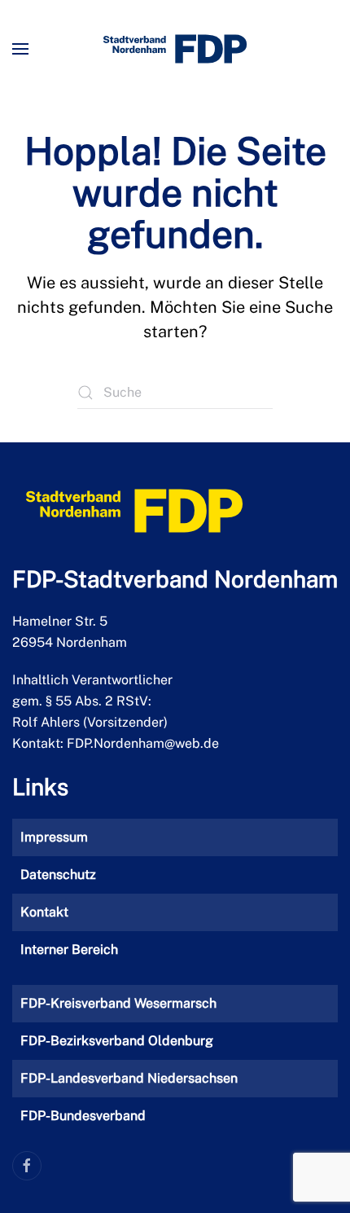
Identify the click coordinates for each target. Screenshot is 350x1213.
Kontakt (44, 912)
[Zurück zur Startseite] (175, 48)
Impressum (54, 837)
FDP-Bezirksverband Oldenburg (116, 1040)
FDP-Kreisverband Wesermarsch (118, 1003)
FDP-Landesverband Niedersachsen (129, 1078)
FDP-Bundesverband (83, 1115)
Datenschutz (58, 874)
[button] (20, 48)
